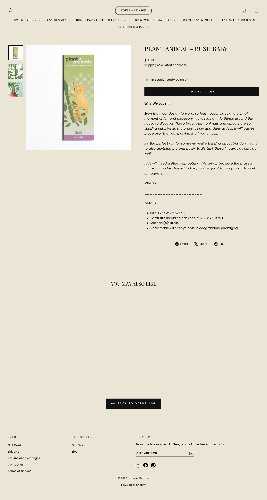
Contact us (15, 465)
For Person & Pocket (199, 20)
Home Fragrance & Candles (99, 20)
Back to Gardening (136, 403)
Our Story (78, 445)
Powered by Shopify (133, 484)
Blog (75, 452)
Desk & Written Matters (152, 20)
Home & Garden (25, 20)
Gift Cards (15, 445)
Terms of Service (19, 471)
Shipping (150, 65)
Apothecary (57, 20)
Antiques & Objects (238, 20)
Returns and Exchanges (24, 458)
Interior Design (132, 26)
